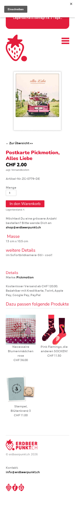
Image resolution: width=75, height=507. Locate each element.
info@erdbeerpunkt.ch (23, 472)
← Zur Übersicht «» (19, 143)
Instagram (9, 487)
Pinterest (21, 487)
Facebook (15, 487)
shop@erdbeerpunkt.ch (23, 227)
